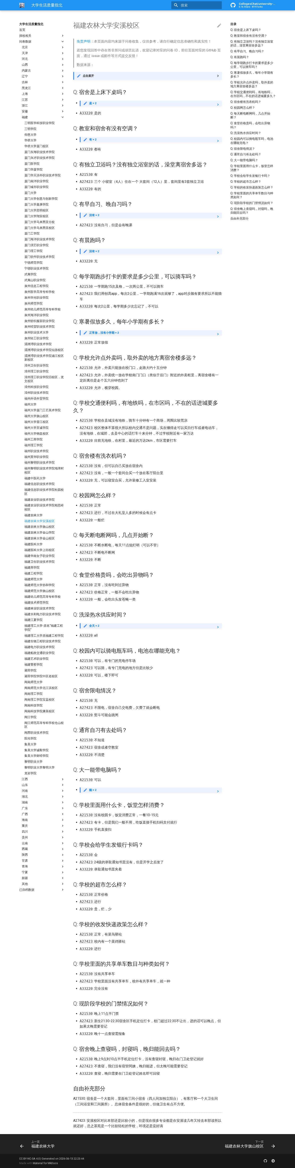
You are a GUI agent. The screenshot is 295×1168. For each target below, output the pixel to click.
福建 (25, 117)
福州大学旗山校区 (36, 416)
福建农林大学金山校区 (39, 538)
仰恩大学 (30, 134)
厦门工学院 (32, 233)
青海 (25, 866)
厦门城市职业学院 (36, 187)
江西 (25, 779)
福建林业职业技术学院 (39, 608)
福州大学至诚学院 (36, 427)
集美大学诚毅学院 (36, 750)
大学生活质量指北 (31, 24)
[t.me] (273, 1160)
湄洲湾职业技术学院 (38, 344)
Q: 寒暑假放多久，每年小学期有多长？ (251, 74)
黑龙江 (26, 88)
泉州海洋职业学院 (36, 315)
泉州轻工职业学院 (36, 338)
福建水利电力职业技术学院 (42, 614)
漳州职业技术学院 (36, 393)
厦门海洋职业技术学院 (39, 239)
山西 (25, 65)
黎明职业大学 (33, 761)
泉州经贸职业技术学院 (39, 326)
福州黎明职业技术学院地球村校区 (44, 470)
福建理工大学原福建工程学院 (44, 635)
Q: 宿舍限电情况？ (242, 148)
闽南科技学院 (33, 705)
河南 (25, 790)
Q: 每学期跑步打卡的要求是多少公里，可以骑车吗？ (251, 65)
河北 (25, 59)
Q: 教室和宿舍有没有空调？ (248, 35)
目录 (233, 24)
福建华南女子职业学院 (39, 556)
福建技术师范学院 (36, 602)
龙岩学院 (30, 773)
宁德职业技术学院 (36, 268)
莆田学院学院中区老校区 (41, 676)
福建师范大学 (33, 579)
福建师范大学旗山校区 (39, 591)
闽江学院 (30, 717)
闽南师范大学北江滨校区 (41, 688)
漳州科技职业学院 (36, 387)
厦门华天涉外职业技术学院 (42, 175)
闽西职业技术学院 (36, 732)
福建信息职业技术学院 (39, 484)
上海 (25, 94)
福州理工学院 (33, 445)
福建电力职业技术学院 (39, 647)
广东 (25, 808)
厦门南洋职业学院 (36, 181)
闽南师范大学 (33, 682)
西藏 (25, 849)
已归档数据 (26, 889)
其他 (25, 884)
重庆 (25, 825)
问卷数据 (25, 41)
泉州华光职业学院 (36, 297)
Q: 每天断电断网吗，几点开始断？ (250, 115)
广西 (25, 814)
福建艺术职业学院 (36, 659)
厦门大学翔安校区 (36, 216)
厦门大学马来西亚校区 (39, 227)
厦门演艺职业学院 (36, 245)
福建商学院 (32, 567)
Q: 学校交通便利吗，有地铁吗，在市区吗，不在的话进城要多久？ (253, 94)
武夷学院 (30, 274)
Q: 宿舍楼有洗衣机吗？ (245, 102)
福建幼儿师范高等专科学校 (42, 596)
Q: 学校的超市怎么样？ (245, 181)
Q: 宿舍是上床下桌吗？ (245, 30)
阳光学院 (30, 738)
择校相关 (25, 35)
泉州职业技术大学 (36, 332)
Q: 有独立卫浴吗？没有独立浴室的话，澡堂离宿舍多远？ (251, 43)
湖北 (25, 796)
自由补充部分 (239, 218)
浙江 (25, 105)
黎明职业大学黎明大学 (39, 767)
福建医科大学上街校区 (39, 550)
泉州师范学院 (33, 303)
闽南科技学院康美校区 (39, 711)
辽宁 (25, 76)
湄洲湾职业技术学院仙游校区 (44, 350)
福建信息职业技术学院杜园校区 (44, 492)
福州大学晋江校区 (36, 422)
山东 (25, 785)
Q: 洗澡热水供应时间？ (245, 133)
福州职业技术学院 (36, 451)
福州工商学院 (33, 439)
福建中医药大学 (35, 478)
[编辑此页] (219, 26)
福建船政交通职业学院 (39, 653)
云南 (25, 843)
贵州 (25, 837)
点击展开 (88, 75)
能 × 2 (92, 790)
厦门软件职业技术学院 (39, 257)
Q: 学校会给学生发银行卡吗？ (250, 175)
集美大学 (30, 744)
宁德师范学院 (33, 262)
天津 (25, 53)
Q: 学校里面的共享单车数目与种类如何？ (251, 195)
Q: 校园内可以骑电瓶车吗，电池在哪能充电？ (251, 140)
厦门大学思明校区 (36, 210)
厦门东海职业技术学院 (39, 152)
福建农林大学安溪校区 (39, 521)
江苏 (25, 99)
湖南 (25, 802)
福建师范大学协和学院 (39, 585)
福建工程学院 (33, 573)
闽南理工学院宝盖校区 (39, 699)
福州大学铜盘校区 (36, 433)
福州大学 (30, 404)
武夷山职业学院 (35, 280)
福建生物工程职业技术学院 (42, 641)
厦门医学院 (32, 164)
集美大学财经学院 (36, 756)
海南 (25, 820)
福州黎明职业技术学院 (39, 462)
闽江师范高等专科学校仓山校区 (44, 724)
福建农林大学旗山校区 (39, 527)
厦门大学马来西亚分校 (39, 222)
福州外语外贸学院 (36, 398)
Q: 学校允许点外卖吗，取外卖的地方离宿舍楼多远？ (251, 84)
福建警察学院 (33, 664)
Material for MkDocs (45, 1163)
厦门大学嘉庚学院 (36, 204)
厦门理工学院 (33, 251)
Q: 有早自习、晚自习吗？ (247, 51)
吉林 (25, 82)
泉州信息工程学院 (36, 286)
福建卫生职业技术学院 (39, 561)
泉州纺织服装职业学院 (39, 321)
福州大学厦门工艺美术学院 (42, 410)
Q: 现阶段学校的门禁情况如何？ (251, 203)
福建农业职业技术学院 (39, 499)
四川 (25, 831)
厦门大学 (30, 192)
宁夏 (25, 872)
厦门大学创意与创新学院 (41, 198)
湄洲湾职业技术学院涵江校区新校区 (44, 357)
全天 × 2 (94, 625)
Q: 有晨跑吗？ (239, 57)
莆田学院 (30, 670)
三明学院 (30, 129)
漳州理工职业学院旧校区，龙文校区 (44, 379)
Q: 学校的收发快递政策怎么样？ (251, 187)
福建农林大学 (33, 515)
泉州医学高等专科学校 (39, 291)
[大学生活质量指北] (21, 5)
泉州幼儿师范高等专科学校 (42, 309)
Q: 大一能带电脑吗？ (244, 160)
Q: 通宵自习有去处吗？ (245, 154)
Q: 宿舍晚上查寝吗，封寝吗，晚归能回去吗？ (251, 210)
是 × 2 (92, 103)
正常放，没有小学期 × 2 (104, 332)
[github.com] (265, 1160)
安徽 (25, 111)
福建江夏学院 (33, 620)
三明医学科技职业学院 (39, 123)
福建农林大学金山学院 (39, 532)
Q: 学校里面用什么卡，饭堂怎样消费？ (251, 168)
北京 (25, 47)
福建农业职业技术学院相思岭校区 (44, 507)
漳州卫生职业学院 (36, 365)
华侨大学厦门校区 (36, 146)
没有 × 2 (94, 215)
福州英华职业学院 (36, 457)
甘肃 (25, 860)
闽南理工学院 (33, 693)
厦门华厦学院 (33, 169)
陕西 (25, 855)
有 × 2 (92, 139)
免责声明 (83, 41)
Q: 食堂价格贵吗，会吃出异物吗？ (250, 125)
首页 (22, 30)
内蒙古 (26, 70)
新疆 (25, 878)
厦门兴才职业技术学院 (39, 158)
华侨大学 (30, 140)
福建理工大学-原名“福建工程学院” (43, 627)
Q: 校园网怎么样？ (242, 107)
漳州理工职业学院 (36, 371)
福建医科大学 (33, 544)
